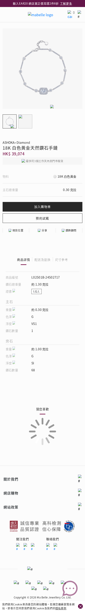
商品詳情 (23, 259)
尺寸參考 (61, 259)
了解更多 (66, 3)
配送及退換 (42, 259)
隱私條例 (60, 608)
